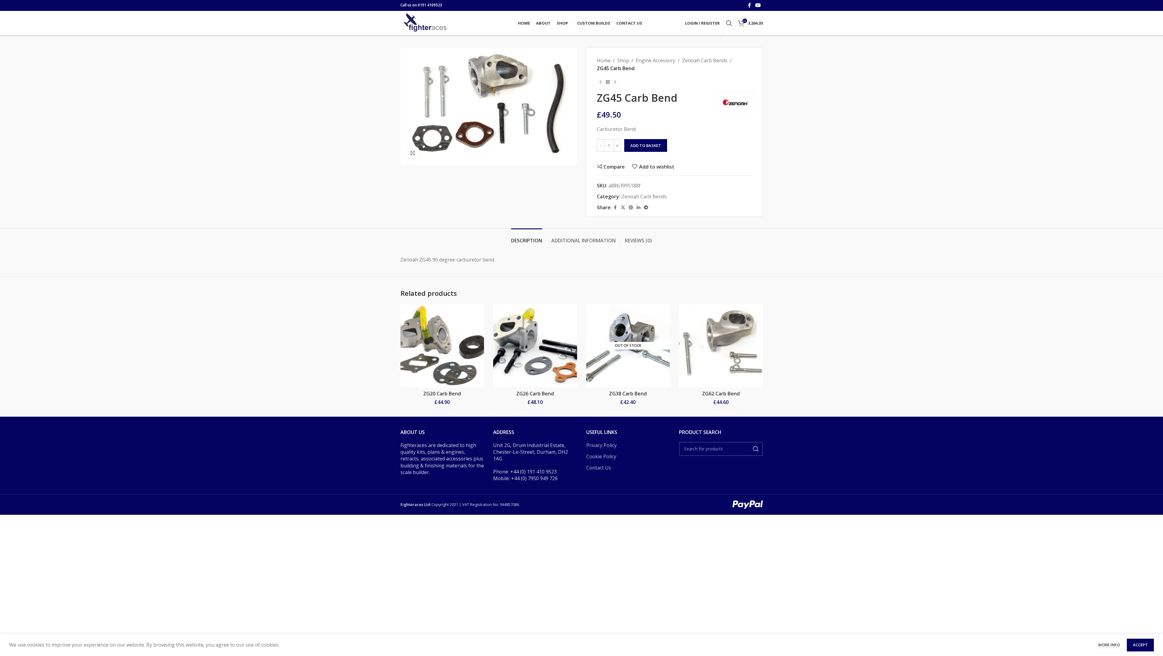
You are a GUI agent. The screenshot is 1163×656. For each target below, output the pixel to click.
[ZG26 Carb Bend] (535, 346)
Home (604, 60)
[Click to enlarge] (412, 153)
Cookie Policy (601, 456)
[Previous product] (600, 82)
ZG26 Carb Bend (535, 393)
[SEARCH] (756, 449)
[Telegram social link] (646, 207)
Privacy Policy (601, 445)
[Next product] (615, 82)
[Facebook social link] (749, 5)
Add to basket (645, 145)
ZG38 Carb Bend (628, 393)
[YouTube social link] (758, 5)
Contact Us (598, 467)
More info (1109, 644)
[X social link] (623, 207)
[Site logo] (426, 22)
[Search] (729, 23)
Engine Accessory (655, 60)
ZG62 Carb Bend (721, 393)
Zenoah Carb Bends (704, 60)
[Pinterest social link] (631, 207)
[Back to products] (607, 82)
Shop (623, 60)
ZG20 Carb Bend (442, 393)
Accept (1140, 644)
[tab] (526, 237)
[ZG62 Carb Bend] (721, 346)
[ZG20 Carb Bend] (442, 346)
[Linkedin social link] (638, 207)
